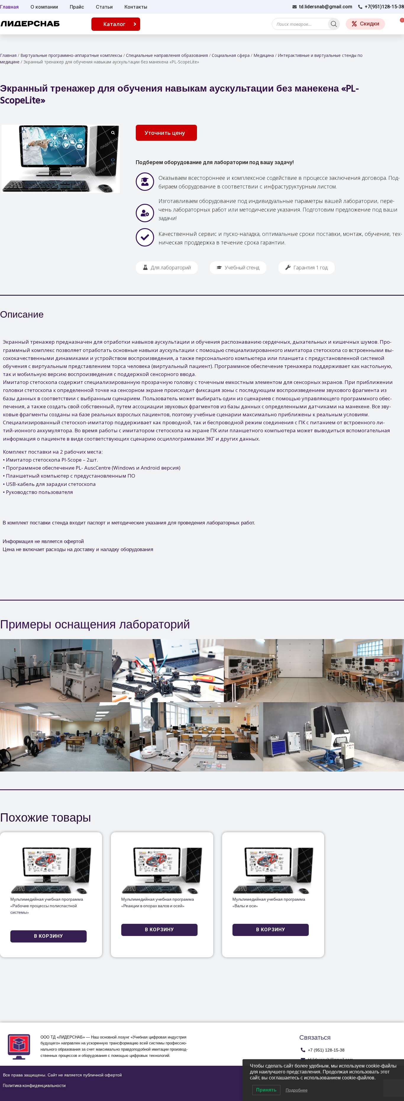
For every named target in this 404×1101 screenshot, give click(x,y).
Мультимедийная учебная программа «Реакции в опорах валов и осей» (157, 903)
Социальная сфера (231, 55)
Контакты (136, 7)
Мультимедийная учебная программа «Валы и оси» (268, 903)
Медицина (263, 55)
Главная (8, 55)
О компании (44, 7)
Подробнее (297, 1090)
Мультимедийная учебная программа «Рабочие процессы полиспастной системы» (46, 906)
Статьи (104, 7)
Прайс (77, 7)
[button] (166, 133)
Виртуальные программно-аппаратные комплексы (71, 55)
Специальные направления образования (167, 55)
